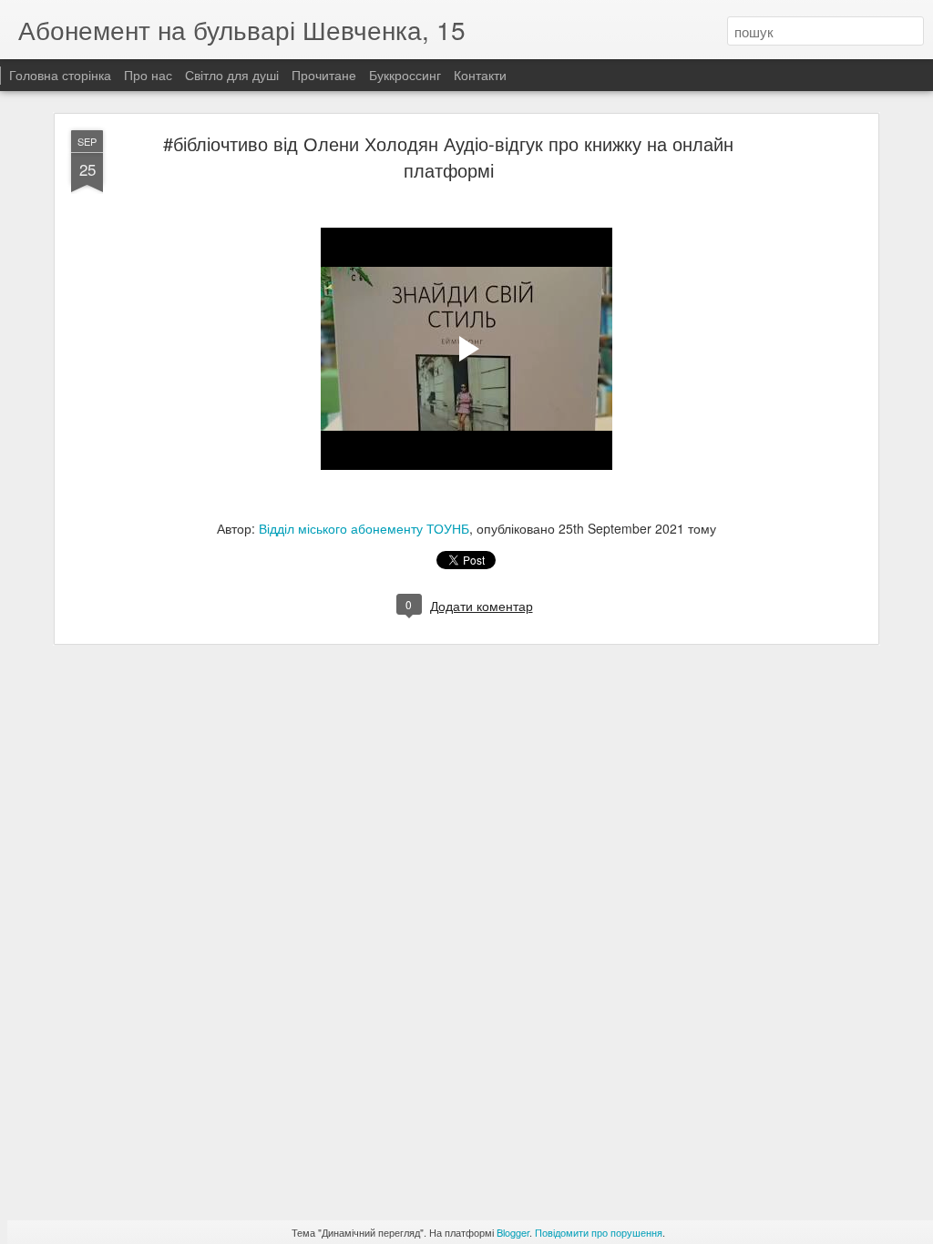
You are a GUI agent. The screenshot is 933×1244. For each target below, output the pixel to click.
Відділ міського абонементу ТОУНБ (364, 528)
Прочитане (324, 75)
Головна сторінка (60, 75)
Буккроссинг (405, 75)
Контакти (480, 75)
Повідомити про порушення (598, 1232)
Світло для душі (232, 75)
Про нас (150, 75)
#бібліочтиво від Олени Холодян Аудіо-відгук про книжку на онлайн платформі (448, 156)
